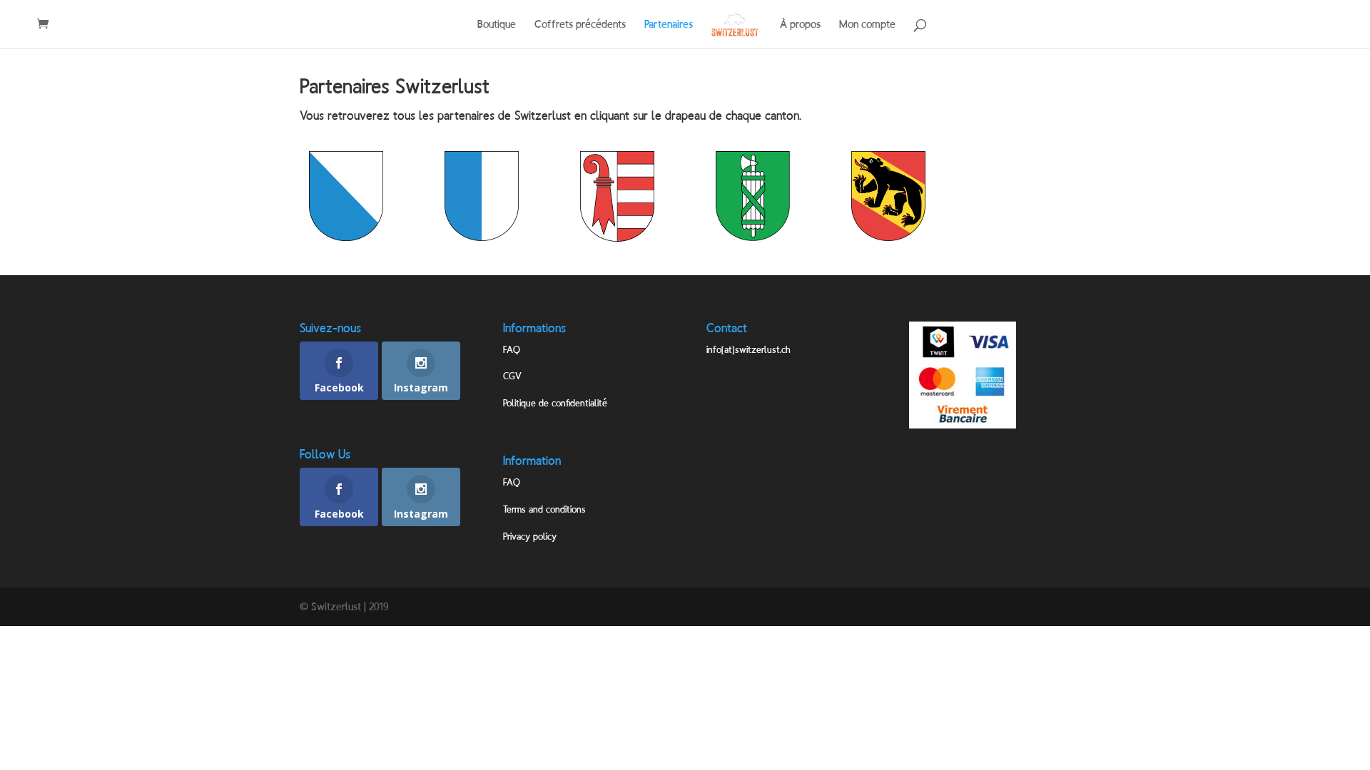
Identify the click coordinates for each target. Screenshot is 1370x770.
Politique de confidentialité (555, 403)
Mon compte (867, 25)
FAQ (511, 349)
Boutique (496, 25)
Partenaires (668, 25)
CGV (512, 375)
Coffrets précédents (580, 25)
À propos (800, 25)
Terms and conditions (544, 509)
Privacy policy (530, 536)
